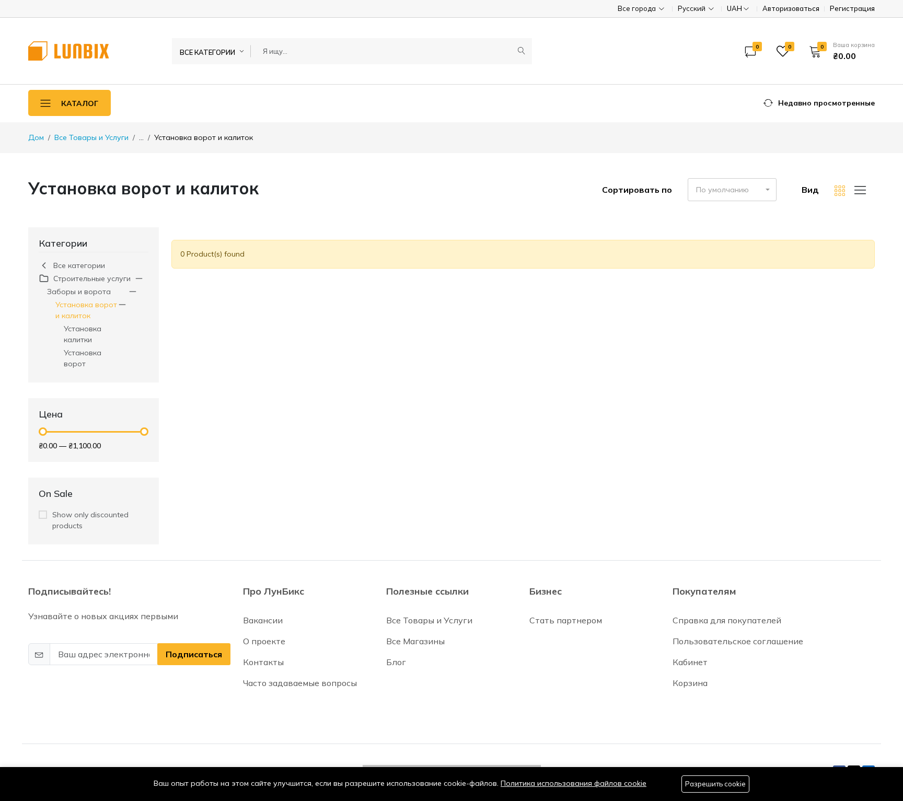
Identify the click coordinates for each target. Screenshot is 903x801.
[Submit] (521, 51)
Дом (36, 137)
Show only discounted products (90, 520)
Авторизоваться (790, 8)
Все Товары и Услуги (91, 137)
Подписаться (194, 654)
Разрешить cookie (715, 784)
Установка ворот (82, 358)
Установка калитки (82, 334)
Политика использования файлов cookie (573, 783)
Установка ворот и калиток (86, 310)
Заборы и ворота (79, 291)
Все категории (79, 265)
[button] (838, 51)
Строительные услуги (92, 278)
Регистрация (852, 8)
